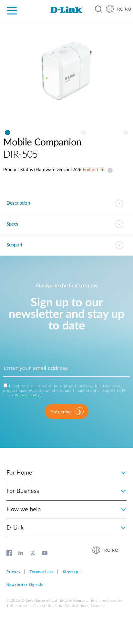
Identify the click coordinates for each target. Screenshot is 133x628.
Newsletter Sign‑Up (25, 584)
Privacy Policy (27, 395)
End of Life (109, 170)
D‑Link (15, 528)
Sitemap (70, 572)
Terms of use (42, 572)
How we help (23, 510)
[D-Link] (66, 9)
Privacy (13, 572)
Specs (12, 224)
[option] (66, 77)
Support (14, 245)
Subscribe (60, 412)
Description (18, 203)
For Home (19, 473)
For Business (22, 491)
